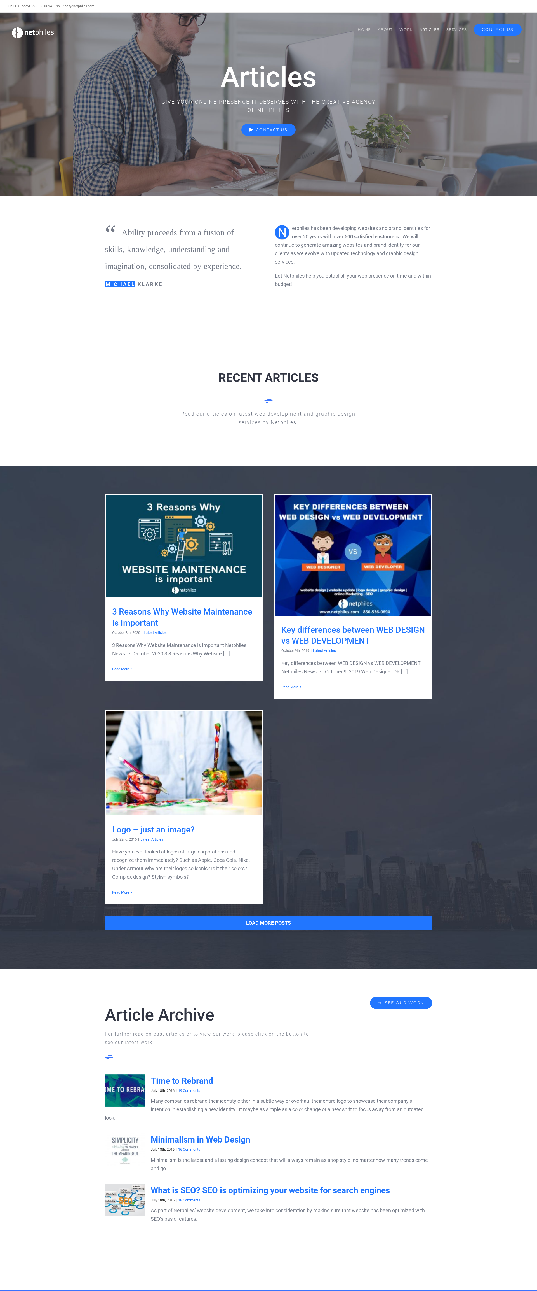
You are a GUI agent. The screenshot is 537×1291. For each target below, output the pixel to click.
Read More (120, 669)
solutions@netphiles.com (75, 6)
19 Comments (189, 1090)
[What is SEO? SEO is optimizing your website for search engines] (125, 1200)
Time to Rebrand (182, 1081)
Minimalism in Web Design (200, 1140)
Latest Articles (155, 633)
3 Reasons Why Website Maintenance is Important (184, 546)
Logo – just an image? (184, 763)
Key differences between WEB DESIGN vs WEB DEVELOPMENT (353, 555)
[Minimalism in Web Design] (125, 1149)
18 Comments (189, 1200)
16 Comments (189, 1149)
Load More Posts (268, 923)
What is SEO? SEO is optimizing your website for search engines (270, 1190)
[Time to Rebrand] (125, 1090)
